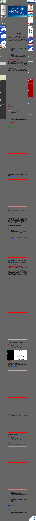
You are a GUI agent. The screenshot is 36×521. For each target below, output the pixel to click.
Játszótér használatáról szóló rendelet (3, 63)
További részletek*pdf (15, 50)
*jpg (23, 342)
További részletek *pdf (10, 506)
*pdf (22, 266)
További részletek (12, 261)
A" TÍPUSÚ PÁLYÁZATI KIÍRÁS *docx (12, 124)
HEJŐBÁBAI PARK (3, 62)
